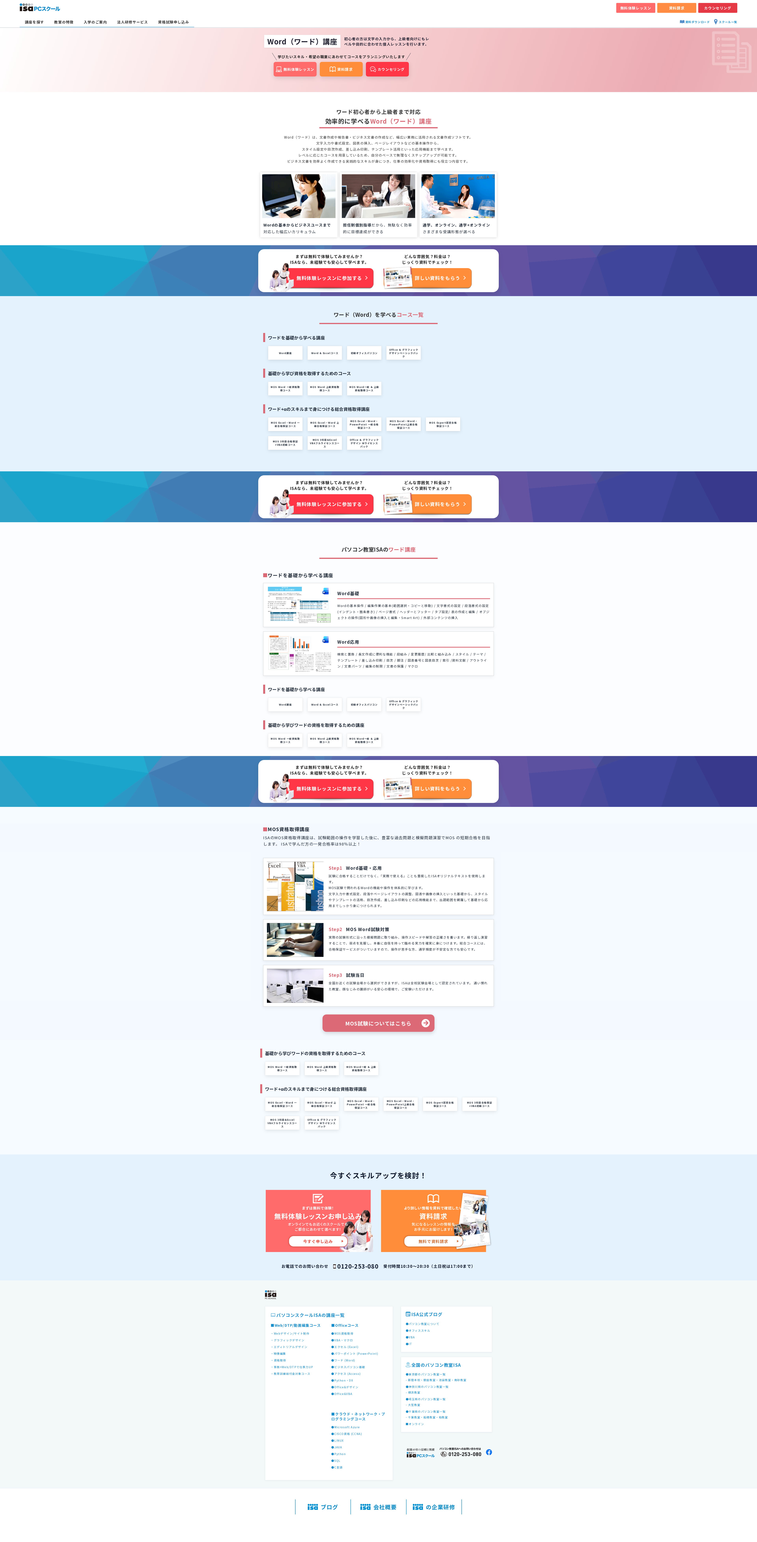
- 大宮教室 (413, 1405)
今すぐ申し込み (318, 1241)
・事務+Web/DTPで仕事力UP (292, 1367)
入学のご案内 (95, 21)
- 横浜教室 (413, 1392)
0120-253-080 (357, 1266)
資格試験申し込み (173, 21)
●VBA (410, 1337)
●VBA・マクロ (342, 1340)
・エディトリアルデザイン (289, 1347)
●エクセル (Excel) (344, 1347)
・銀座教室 (428, 1380)
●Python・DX (342, 1380)
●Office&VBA (341, 1394)
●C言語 (336, 1467)
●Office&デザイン (344, 1387)
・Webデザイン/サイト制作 (290, 1333)
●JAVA (336, 1447)
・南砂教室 (458, 1380)
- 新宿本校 (413, 1380)
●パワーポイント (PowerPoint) (354, 1354)
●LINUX (337, 1440)
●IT (409, 1344)
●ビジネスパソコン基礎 (348, 1367)
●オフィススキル (418, 1330)
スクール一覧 (728, 22)
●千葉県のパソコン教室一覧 (426, 1411)
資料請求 (676, 7)
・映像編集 (278, 1354)
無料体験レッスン (635, 7)
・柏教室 (442, 1417)
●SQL (335, 1461)
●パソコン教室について (423, 1324)
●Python (338, 1454)
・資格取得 (278, 1360)
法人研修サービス (132, 21)
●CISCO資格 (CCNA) (346, 1434)
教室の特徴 (64, 21)
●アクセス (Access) (346, 1374)
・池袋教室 (443, 1380)
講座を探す (34, 21)
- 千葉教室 (413, 1417)
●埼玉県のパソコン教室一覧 (426, 1399)
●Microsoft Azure (345, 1427)
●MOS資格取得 (342, 1333)
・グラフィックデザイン (288, 1340)
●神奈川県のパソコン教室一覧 (427, 1387)
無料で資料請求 (433, 1241)
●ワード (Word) (343, 1360)
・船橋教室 (428, 1417)
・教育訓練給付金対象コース (290, 1374)
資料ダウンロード (697, 22)
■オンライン (415, 1424)
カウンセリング (717, 7)
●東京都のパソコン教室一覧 (426, 1374)
